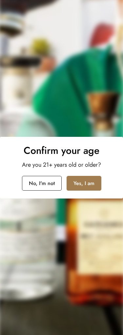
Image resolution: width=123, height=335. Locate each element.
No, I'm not (42, 183)
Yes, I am (83, 183)
